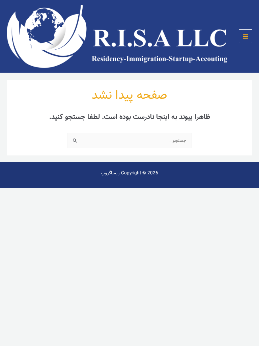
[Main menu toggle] (246, 36)
